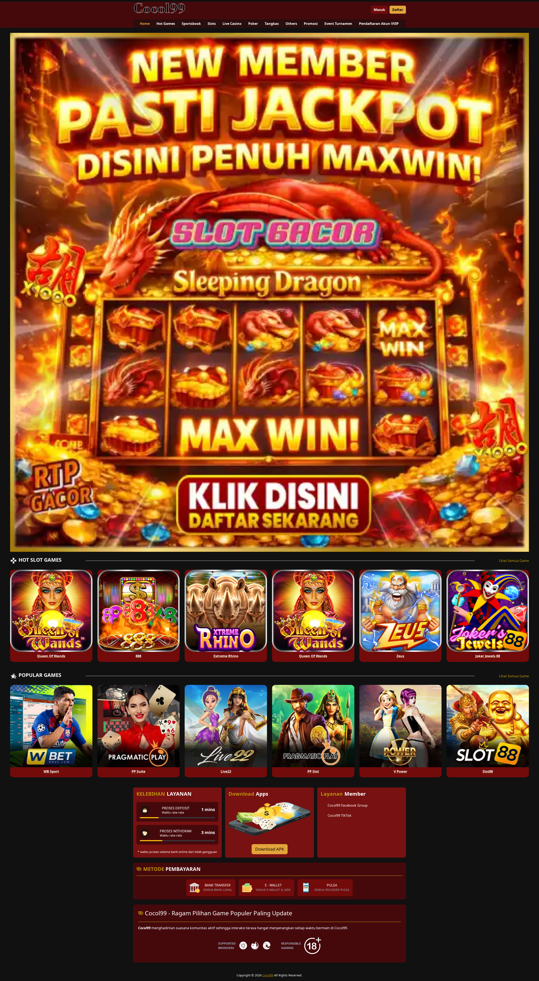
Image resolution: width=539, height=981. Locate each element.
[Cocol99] (159, 8)
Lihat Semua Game (514, 560)
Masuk (379, 9)
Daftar (397, 9)
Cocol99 (267, 975)
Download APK (269, 849)
